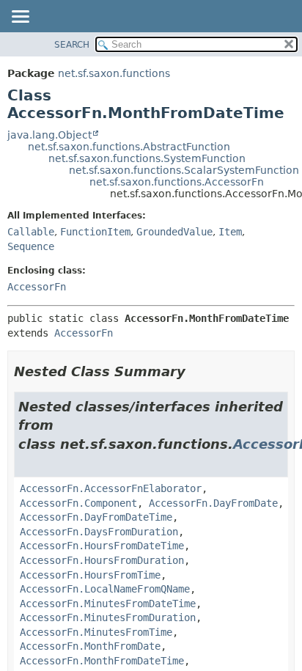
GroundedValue (174, 232)
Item (230, 232)
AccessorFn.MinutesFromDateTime (108, 603)
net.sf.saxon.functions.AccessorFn (176, 182)
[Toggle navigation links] (19, 17)
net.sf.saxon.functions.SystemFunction (147, 158)
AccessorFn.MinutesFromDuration (108, 617)
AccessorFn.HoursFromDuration (102, 560)
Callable (30, 232)
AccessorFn (36, 287)
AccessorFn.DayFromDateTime (96, 517)
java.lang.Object (49, 135)
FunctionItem (95, 232)
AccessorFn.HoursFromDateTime (102, 545)
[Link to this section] (196, 371)
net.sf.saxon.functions (114, 73)
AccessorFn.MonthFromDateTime (102, 661)
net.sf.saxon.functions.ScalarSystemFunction (184, 170)
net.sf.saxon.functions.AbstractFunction (129, 147)
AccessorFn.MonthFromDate (90, 646)
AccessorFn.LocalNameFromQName (105, 589)
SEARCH (71, 45)
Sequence (30, 246)
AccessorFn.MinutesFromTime (96, 632)
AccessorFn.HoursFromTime (90, 575)
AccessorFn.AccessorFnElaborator (111, 488)
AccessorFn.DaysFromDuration (99, 532)
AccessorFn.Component (78, 503)
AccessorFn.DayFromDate (213, 503)
